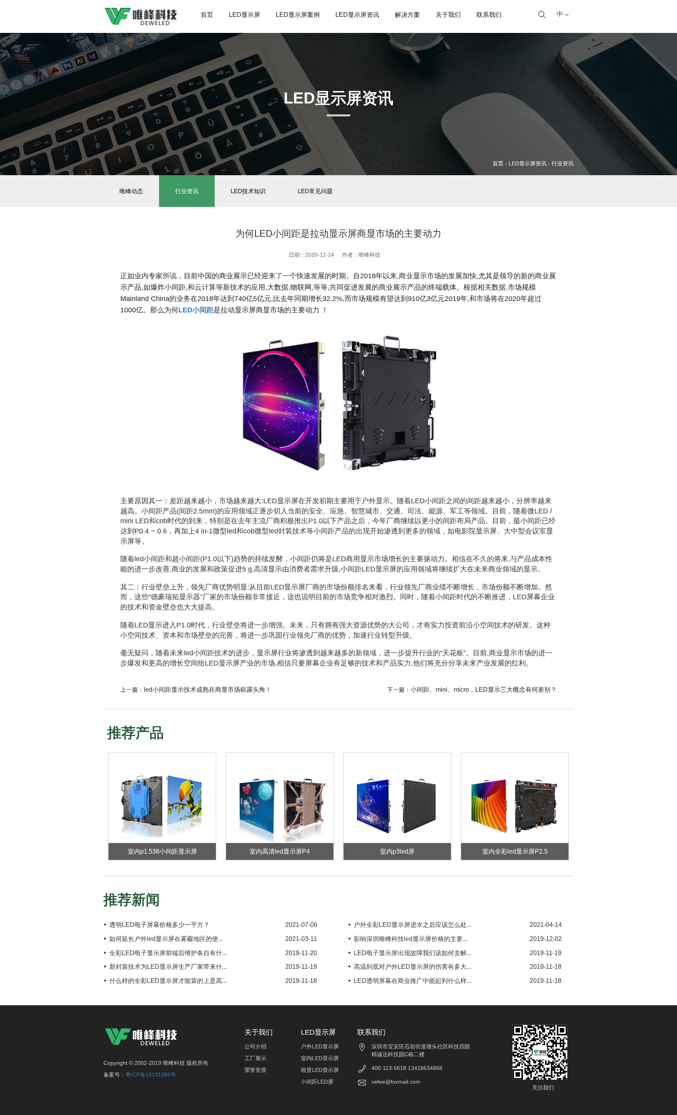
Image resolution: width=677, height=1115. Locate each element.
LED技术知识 (248, 191)
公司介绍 (255, 1046)
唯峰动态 (131, 191)
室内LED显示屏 (320, 1058)
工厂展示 (255, 1058)
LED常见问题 (315, 191)
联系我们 (488, 14)
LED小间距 (196, 310)
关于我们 (448, 14)
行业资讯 (563, 163)
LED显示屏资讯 (357, 14)
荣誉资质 (255, 1070)
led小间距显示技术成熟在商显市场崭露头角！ (208, 689)
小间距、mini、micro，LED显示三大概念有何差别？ (484, 689)
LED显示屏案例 (298, 14)
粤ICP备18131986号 (150, 1074)
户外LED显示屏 (320, 1046)
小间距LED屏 (317, 1082)
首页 (207, 14)
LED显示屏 (244, 14)
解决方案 (407, 14)
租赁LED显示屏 (320, 1070)
